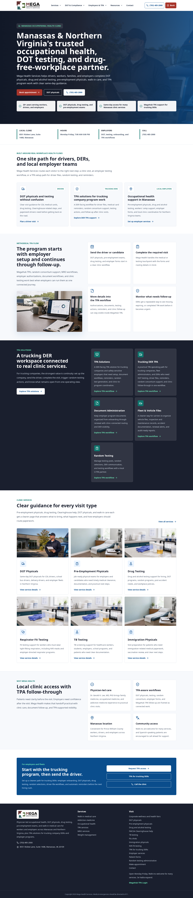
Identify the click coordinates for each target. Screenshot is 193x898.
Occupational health (86, 824)
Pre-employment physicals (140, 824)
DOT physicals (53, 92)
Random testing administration (143, 860)
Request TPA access (137, 768)
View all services (165, 521)
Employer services (137, 853)
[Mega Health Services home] (28, 5)
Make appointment (137, 864)
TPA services (83, 827)
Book (172, 5)
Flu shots (133, 838)
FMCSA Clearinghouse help (141, 831)
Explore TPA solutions (29, 391)
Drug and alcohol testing (140, 827)
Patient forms (135, 857)
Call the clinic (140, 784)
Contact (129, 5)
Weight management (87, 835)
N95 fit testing (135, 846)
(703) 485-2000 (156, 5)
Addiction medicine (86, 820)
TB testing (133, 835)
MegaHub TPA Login (138, 882)
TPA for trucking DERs (139, 776)
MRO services (84, 831)
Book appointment (27, 92)
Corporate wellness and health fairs (145, 816)
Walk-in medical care (87, 816)
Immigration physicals (139, 842)
